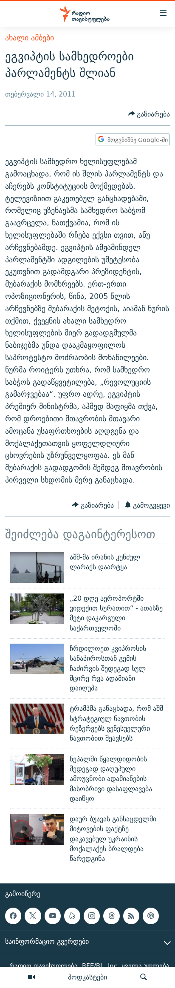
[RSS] (131, 916)
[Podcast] (151, 916)
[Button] (149, 114)
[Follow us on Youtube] (53, 916)
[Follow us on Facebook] (13, 916)
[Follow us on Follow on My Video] (72, 916)
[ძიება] (143, 977)
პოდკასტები (87, 977)
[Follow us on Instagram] (92, 916)
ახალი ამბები (29, 37)
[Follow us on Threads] (111, 916)
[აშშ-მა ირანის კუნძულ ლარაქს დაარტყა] (37, 567)
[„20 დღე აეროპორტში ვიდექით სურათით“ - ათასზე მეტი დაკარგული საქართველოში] (37, 608)
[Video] (31, 977)
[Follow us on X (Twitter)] (33, 916)
